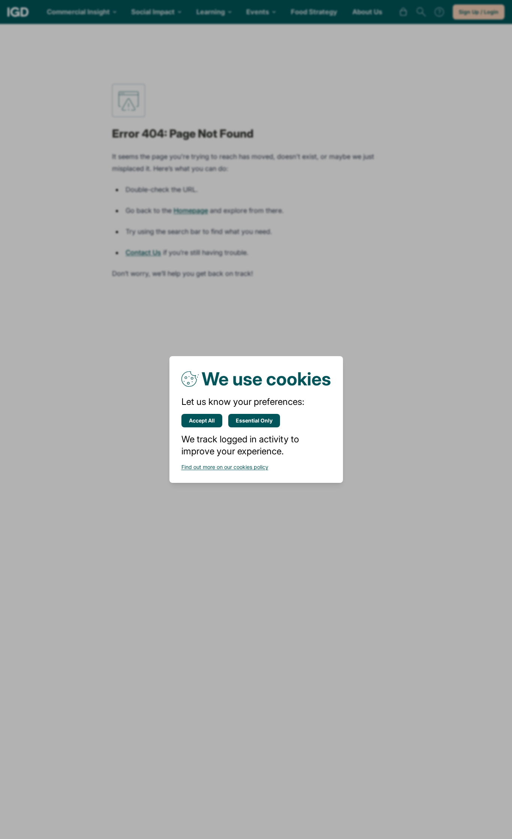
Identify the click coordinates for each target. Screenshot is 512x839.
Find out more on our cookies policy (224, 467)
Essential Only (254, 420)
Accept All (202, 420)
